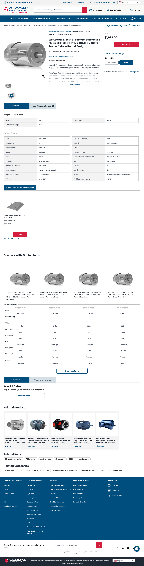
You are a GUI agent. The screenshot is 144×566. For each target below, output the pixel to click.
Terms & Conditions (67, 564)
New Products (78, 494)
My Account (31, 489)
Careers (6, 489)
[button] (129, 2)
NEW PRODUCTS (81, 18)
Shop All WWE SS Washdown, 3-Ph (61, 56)
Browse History (68, 2)
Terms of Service (95, 552)
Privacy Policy (84, 552)
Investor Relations (10, 498)
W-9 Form (30, 518)
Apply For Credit (32, 506)
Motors (38, 25)
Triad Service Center (57, 502)
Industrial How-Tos (79, 502)
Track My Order (32, 498)
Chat (89, 2)
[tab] (16, 106)
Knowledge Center (109, 2)
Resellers (53, 494)
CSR (5, 502)
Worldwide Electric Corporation (60, 31)
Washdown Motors (77, 25)
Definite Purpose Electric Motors (56, 25)
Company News (9, 494)
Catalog (97, 2)
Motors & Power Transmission (22, 25)
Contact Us (80, 2)
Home (6, 25)
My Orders (30, 494)
